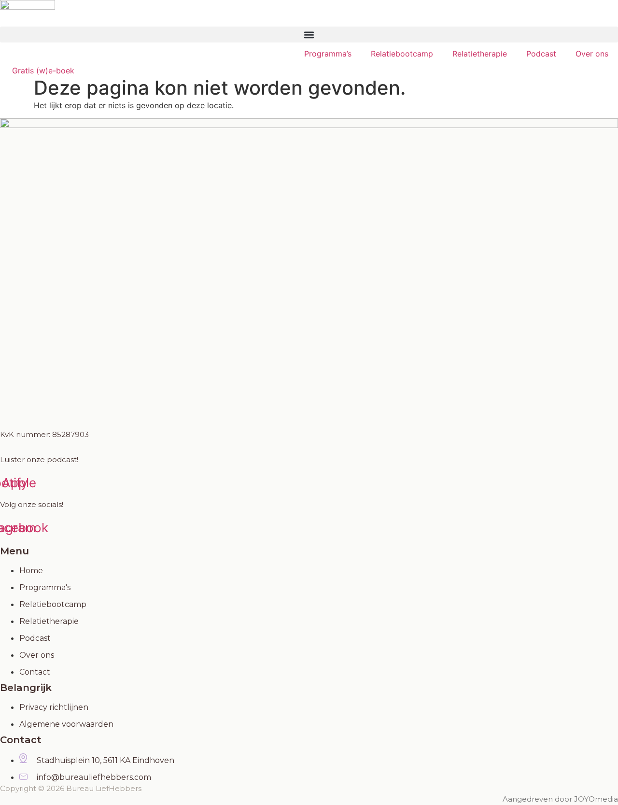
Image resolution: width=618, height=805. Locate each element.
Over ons (592, 53)
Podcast (541, 53)
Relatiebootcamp (402, 53)
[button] (309, 34)
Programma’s (327, 53)
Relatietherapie (479, 53)
